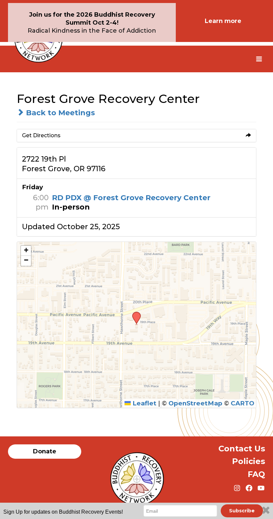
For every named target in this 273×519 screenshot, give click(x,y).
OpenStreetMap (195, 403)
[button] (134, 314)
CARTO (242, 403)
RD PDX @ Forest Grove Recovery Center (131, 197)
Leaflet (143, 403)
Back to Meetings (59, 112)
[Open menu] (259, 59)
